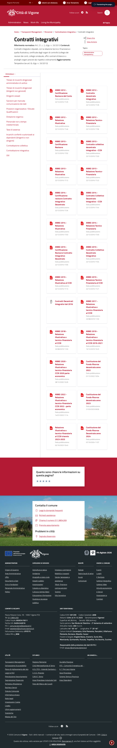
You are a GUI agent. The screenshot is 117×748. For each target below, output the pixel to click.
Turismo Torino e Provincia (69, 676)
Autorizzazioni (37, 584)
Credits (7, 705)
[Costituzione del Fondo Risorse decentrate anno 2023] (82, 394)
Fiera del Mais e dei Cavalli (42, 683)
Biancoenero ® (67, 741)
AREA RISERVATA (58, 744)
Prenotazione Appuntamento (16, 676)
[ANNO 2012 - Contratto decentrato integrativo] (82, 90)
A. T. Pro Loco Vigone (67, 669)
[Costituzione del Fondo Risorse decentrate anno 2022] (82, 361)
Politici (7, 591)
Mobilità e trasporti (62, 573)
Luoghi (98, 573)
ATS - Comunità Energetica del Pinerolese (75, 665)
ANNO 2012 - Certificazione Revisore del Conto (63, 93)
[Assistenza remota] (60, 737)
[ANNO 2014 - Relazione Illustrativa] (51, 223)
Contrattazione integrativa (65, 32)
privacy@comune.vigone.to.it (76, 647)
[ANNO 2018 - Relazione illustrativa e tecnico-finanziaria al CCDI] (51, 331)
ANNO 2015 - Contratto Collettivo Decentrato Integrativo (95, 251)
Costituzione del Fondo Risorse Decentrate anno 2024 (93, 432)
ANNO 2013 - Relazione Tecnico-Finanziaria (94, 171)
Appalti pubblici (38, 580)
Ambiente (36, 573)
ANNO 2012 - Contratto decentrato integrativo (92, 95)
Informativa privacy (12, 694)
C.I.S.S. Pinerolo (38, 673)
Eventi (98, 569)
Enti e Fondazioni (11, 584)
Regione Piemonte (13, 2)
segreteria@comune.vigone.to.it (22, 628)
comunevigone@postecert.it (20, 625)
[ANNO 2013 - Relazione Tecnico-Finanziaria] (82, 168)
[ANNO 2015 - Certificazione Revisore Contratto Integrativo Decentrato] (51, 247)
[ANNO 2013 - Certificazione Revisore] (51, 141)
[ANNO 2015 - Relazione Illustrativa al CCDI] (51, 277)
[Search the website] (107, 12)
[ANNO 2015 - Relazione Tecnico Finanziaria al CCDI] (82, 277)
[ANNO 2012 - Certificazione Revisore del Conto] (51, 90)
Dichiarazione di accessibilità (15, 665)
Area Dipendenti (65, 680)
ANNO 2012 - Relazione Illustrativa (61, 120)
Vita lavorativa (60, 595)
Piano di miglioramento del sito (16, 669)
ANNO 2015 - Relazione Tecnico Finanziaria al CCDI (94, 279)
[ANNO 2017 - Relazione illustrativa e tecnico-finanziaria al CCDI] (82, 301)
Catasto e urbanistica (40, 588)
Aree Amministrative (13, 573)
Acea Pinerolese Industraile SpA (44, 680)
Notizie (80, 569)
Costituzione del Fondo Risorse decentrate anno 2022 (93, 366)
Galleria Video (101, 584)
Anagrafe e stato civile (40, 577)
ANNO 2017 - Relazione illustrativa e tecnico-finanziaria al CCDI (94, 307)
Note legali (9, 698)
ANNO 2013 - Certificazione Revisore (61, 144)
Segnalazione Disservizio (14, 680)
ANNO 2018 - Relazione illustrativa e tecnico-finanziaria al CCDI (63, 337)
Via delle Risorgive (66, 662)
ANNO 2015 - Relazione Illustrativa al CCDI (63, 279)
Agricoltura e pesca (39, 569)
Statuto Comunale (12, 691)
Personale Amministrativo (15, 588)
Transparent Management (31, 32)
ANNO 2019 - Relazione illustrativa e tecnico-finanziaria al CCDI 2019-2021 (94, 337)
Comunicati (82, 580)
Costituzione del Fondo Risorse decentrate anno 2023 (93, 399)
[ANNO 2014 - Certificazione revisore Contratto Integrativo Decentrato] (51, 193)
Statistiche (9, 713)
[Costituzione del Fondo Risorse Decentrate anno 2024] (82, 427)
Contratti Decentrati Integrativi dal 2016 (64, 303)
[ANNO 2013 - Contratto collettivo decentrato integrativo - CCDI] (82, 141)
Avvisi (80, 577)
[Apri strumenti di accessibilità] (111, 742)
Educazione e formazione (41, 595)
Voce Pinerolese (65, 673)
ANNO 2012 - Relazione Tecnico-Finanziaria (94, 120)
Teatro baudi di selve (85, 573)
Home (16, 32)
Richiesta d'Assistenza (13, 683)
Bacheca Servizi (11, 687)
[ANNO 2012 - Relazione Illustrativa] (51, 117)
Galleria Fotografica (103, 580)
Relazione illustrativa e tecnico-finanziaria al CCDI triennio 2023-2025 (63, 433)
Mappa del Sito (10, 716)
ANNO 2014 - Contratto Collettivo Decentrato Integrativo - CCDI (95, 197)
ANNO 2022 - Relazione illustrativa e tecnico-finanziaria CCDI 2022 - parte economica (63, 402)
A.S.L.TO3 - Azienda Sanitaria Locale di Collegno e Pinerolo (54, 669)
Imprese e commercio (63, 569)
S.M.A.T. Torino (37, 676)
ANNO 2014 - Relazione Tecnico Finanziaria (94, 225)
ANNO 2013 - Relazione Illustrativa (61, 171)
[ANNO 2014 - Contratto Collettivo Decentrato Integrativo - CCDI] (82, 193)
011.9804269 (13, 617)
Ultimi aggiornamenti (13, 709)
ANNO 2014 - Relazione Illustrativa (61, 225)
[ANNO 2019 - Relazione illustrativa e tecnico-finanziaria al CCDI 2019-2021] (82, 331)
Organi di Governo (12, 569)
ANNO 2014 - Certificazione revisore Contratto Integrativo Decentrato (63, 198)
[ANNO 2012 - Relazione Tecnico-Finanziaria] (82, 117)
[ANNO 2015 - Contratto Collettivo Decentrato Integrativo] (82, 247)
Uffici (7, 577)
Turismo (58, 591)
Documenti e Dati (11, 580)
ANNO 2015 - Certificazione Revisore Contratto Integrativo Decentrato (63, 252)
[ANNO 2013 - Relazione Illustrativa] (51, 168)
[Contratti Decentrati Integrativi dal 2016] (51, 301)
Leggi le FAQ (10, 673)
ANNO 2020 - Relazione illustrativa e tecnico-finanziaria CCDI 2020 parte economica (63, 369)
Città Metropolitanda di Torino (43, 665)
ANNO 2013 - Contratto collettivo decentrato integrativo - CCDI (95, 146)
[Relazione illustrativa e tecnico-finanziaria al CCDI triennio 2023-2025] (51, 427)
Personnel (48, 32)
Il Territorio (100, 577)
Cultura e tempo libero (40, 591)
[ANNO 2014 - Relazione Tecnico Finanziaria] (82, 223)
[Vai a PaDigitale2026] (98, 552)
